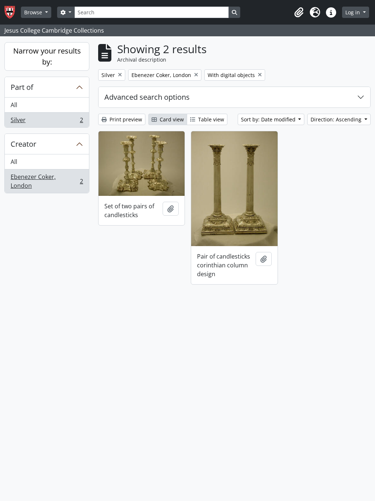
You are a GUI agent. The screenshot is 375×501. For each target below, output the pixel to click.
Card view (171, 119)
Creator (23, 144)
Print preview (125, 119)
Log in (353, 12)
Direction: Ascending (337, 119)
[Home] (12, 12)
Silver (46, 121)
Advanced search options (147, 97)
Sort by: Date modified (269, 119)
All (14, 105)
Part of (22, 87)
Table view (210, 119)
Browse (34, 12)
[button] (299, 12)
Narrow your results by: (47, 56)
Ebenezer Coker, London (46, 181)
